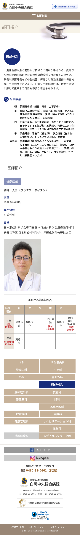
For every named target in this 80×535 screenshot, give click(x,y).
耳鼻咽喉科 (57, 407)
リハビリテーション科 (57, 421)
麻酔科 (58, 414)
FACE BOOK (43, 450)
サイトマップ (37, 527)
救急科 (57, 428)
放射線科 (21, 414)
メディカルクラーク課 (57, 436)
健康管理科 (21, 421)
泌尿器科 (21, 399)
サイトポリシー (59, 527)
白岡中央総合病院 (17, 7)
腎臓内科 (21, 370)
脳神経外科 (21, 392)
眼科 (57, 399)
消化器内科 (58, 362)
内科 (21, 362)
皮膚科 (57, 392)
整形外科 (57, 377)
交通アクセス (18, 527)
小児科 (58, 370)
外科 (21, 377)
